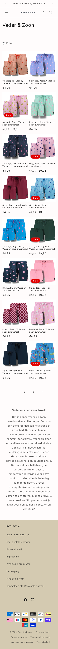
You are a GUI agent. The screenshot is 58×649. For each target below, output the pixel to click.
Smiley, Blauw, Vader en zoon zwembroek (14, 289)
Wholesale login (15, 578)
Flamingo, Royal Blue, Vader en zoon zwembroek (15, 247)
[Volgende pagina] (42, 391)
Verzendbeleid (43, 642)
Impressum (12, 556)
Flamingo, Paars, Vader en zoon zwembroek (42, 82)
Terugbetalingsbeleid (40, 637)
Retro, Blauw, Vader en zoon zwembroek (40, 371)
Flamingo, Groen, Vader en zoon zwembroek (42, 123)
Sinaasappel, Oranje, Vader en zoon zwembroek (15, 82)
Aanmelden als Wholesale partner (25, 586)
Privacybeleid (14, 549)
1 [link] (16, 391)
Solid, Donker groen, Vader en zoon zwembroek (42, 247)
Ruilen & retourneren (18, 534)
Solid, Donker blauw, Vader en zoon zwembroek (15, 371)
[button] (6, 12)
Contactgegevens (19, 637)
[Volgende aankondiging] (52, 3)
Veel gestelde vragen (18, 542)
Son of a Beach (25, 632)
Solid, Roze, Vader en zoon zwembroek (39, 289)
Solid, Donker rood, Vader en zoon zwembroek (15, 206)
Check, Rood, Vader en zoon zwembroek (13, 330)
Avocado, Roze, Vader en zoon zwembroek (14, 123)
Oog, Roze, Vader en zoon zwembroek (42, 164)
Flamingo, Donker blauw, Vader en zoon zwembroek (15, 164)
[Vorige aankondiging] (6, 3)
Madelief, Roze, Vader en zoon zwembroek (41, 330)
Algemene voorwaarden (22, 642)
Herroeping (12, 571)
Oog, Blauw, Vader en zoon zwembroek (39, 206)
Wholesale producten (18, 563)
